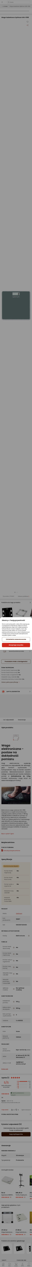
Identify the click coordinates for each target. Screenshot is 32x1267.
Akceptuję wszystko (16, 645)
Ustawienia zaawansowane (16, 639)
